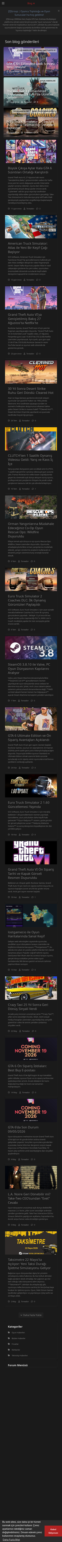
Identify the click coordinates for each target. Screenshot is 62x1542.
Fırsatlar (15, 1344)
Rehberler (16, 1349)
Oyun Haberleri (18, 1332)
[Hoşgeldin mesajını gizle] (58, 10)
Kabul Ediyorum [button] (53, 1531)
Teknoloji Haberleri (20, 1355)
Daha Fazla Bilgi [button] (11, 1540)
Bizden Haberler (18, 1338)
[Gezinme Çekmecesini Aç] (3, 3)
